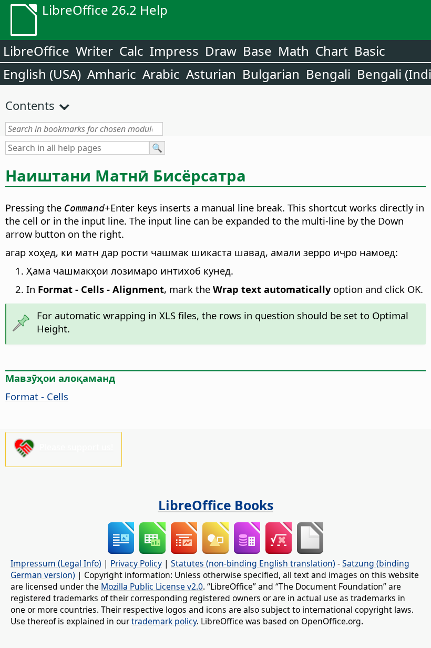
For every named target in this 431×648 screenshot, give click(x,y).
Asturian (211, 74)
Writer (94, 50)
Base (257, 50)
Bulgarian (271, 74)
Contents (30, 105)
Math (293, 50)
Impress (174, 50)
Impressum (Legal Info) (56, 563)
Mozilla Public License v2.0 (152, 586)
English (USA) (42, 74)
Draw (221, 50)
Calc (131, 50)
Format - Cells (36, 396)
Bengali (328, 74)
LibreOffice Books (215, 505)
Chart (331, 50)
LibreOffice (36, 50)
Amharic (111, 74)
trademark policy (164, 621)
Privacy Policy (136, 563)
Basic (369, 50)
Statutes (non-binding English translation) (253, 563)
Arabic (161, 74)
